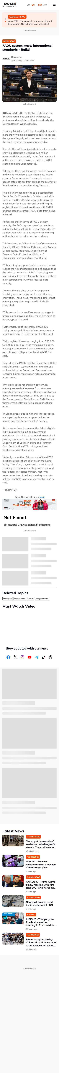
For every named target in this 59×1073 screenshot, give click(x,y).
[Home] (9, 5)
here (42, 497)
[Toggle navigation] (54, 5)
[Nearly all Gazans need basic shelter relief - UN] (13, 901)
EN (33, 4)
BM (28, 4)
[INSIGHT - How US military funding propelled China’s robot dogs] (13, 861)
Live (45, 4)
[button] (5, 18)
